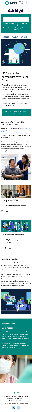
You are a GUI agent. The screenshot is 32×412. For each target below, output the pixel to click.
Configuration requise (9, 396)
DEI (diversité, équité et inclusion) (18, 241)
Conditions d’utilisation (15, 400)
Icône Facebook (18, 392)
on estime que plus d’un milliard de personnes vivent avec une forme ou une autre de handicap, (15, 131)
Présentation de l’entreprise (18, 206)
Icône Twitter (14, 392)
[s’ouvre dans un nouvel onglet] (11, 3)
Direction (8, 211)
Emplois (18, 248)
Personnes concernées (6, 37)
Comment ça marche (15, 37)
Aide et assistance (22, 396)
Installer (16, 19)
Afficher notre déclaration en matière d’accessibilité (18, 112)
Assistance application (24, 37)
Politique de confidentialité (15, 398)
